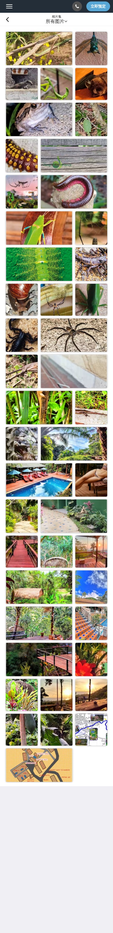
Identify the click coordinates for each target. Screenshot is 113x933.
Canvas (37, 908)
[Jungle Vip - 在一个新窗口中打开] (43, 867)
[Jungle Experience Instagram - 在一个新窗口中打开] (27, 867)
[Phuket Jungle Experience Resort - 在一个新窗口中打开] (59, 867)
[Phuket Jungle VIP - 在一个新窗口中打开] (75, 867)
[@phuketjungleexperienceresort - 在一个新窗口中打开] (11, 867)
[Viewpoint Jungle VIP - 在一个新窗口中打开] (91, 867)
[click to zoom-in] (39, 48)
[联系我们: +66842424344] (77, 6)
